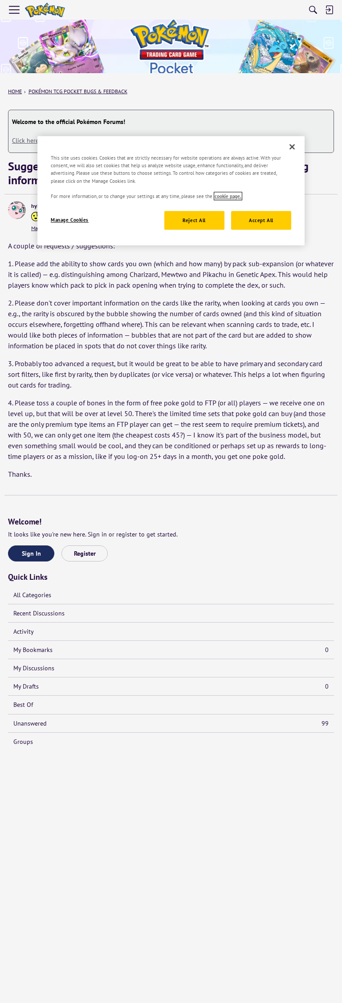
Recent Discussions (39, 613)
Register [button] (85, 553)
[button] (17, 210)
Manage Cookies (70, 219)
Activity (23, 631)
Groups (23, 742)
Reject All (194, 220)
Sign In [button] (31, 553)
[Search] (313, 10)
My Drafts (171, 686)
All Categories (32, 595)
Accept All (261, 220)
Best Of (23, 705)
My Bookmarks (171, 650)
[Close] (292, 147)
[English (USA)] (45, 10)
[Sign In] (329, 10)
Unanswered (171, 723)
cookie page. (228, 196)
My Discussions (33, 668)
